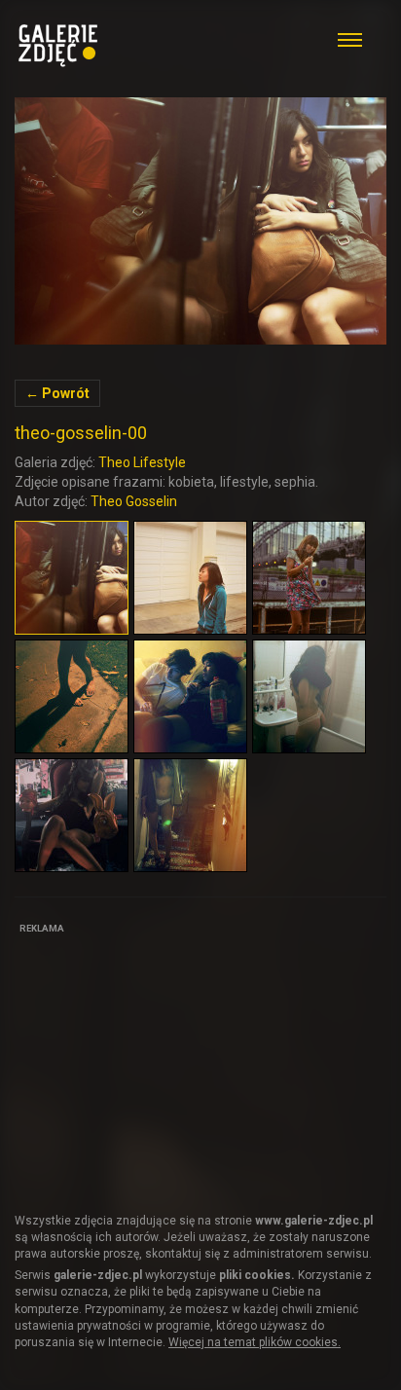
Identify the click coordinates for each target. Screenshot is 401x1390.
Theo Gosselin (134, 501)
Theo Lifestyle (142, 462)
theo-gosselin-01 (200, 221)
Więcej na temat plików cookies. (254, 1342)
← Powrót (57, 393)
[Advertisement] (161, 1062)
